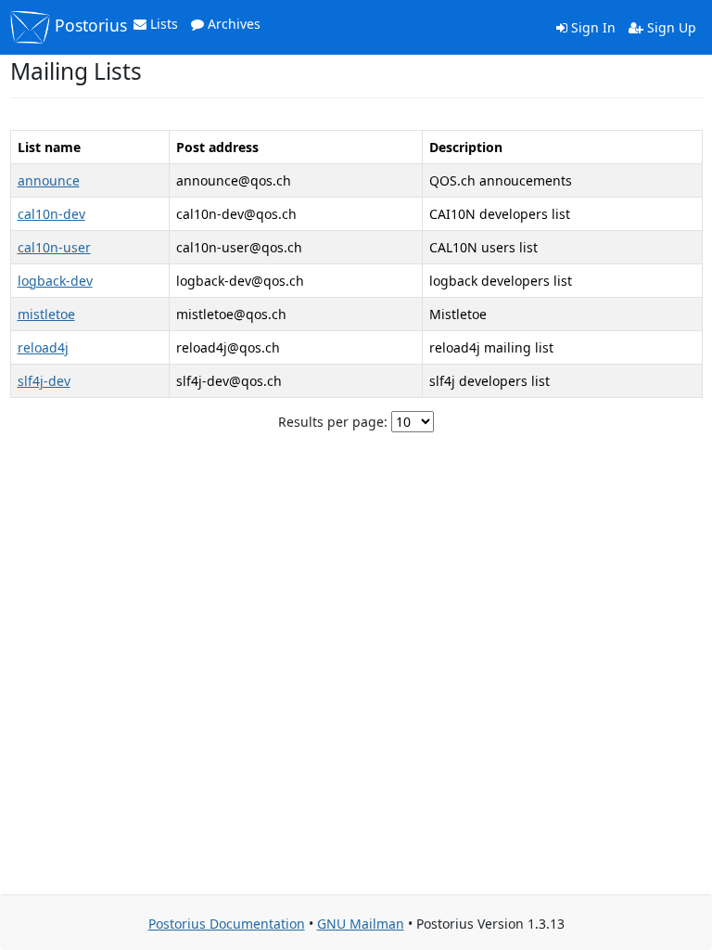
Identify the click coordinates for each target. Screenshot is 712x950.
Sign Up (669, 27)
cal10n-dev (51, 214)
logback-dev (55, 280)
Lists (162, 23)
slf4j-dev (44, 381)
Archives (232, 23)
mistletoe (46, 314)
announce (49, 180)
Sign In (591, 27)
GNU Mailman (360, 923)
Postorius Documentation (226, 923)
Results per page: (333, 421)
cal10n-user (54, 247)
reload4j (43, 347)
